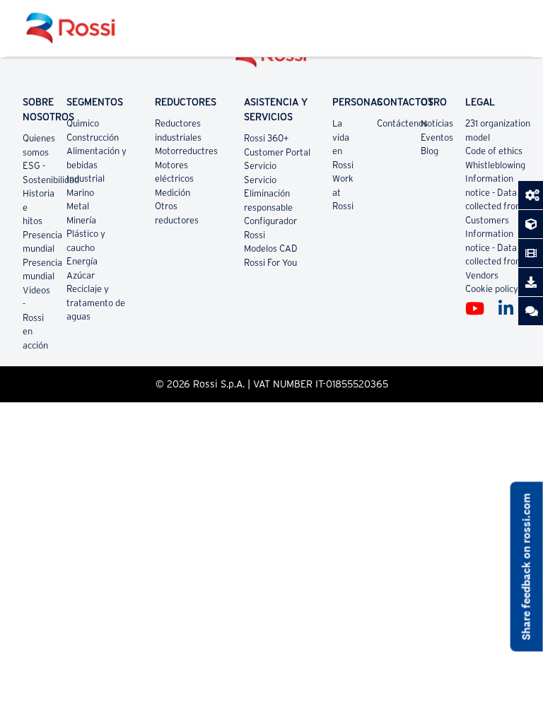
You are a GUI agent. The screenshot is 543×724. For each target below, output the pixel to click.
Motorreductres (186, 151)
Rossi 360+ (266, 138)
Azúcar (80, 275)
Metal (77, 206)
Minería (81, 220)
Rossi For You (270, 262)
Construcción (92, 137)
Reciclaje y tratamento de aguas (95, 303)
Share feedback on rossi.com (526, 567)
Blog (429, 151)
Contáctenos (402, 123)
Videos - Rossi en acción (36, 318)
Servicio (260, 165)
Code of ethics (493, 151)
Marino (80, 192)
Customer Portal (277, 152)
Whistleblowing (495, 165)
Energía (82, 261)
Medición (172, 192)
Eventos (437, 137)
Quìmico (82, 123)
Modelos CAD (271, 248)
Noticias (437, 123)
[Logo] (271, 60)
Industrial (85, 178)
